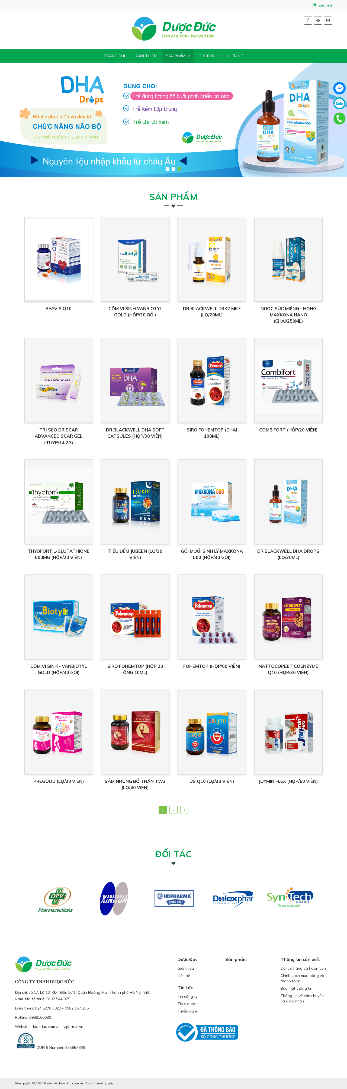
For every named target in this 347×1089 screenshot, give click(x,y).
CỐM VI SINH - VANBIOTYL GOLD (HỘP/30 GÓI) (58, 669)
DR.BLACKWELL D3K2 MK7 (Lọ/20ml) (212, 312)
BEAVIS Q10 (59, 308)
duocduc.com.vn (45, 1026)
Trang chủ (115, 56)
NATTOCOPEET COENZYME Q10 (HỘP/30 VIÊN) (288, 669)
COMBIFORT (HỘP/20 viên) (288, 430)
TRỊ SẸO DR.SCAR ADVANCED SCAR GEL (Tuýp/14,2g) (58, 436)
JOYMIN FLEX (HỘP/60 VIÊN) (288, 781)
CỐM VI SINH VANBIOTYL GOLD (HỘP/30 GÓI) (135, 312)
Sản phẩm (175, 56)
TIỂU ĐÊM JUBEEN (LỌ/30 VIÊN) (135, 554)
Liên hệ (235, 56)
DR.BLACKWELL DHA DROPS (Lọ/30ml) (288, 554)
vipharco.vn (73, 1026)
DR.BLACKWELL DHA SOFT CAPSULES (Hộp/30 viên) (135, 433)
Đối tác (173, 854)
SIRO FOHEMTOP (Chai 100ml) (212, 433)
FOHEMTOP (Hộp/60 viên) (211, 666)
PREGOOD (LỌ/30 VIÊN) (58, 781)
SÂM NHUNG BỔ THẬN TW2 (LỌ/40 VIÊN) (135, 784)
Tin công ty (187, 996)
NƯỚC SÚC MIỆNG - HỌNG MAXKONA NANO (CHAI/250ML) (288, 315)
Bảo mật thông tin (296, 988)
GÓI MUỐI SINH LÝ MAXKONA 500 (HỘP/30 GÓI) (212, 554)
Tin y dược (187, 1003)
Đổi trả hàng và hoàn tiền (303, 968)
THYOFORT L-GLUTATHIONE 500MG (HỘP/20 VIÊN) (58, 554)
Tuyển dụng (188, 1011)
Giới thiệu (146, 56)
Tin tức (207, 56)
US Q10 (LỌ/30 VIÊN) (211, 781)
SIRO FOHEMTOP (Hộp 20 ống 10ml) (135, 669)
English (325, 5)
